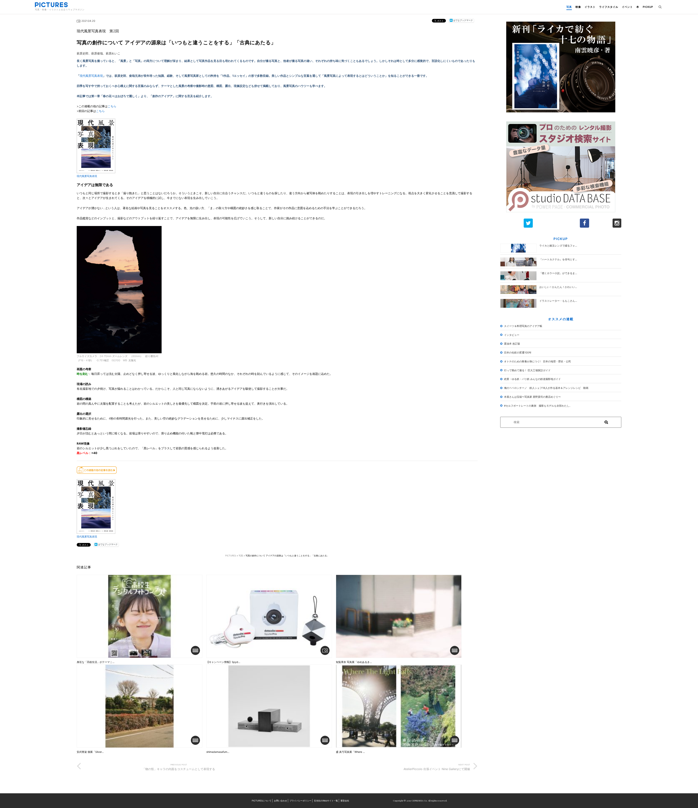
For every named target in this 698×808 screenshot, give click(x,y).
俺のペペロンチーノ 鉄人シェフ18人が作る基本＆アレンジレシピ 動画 (546, 387)
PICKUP (648, 6)
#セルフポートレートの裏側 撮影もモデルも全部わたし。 (538, 405)
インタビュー (511, 334)
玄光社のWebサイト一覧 (326, 800)
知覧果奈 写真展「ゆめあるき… (354, 662)
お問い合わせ (280, 800)
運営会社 (344, 800)
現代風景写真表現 (91, 76)
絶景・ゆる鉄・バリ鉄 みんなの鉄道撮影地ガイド (532, 378)
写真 (569, 6)
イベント (627, 6)
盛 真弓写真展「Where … (350, 751)
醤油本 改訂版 (512, 343)
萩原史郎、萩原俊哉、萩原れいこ (98, 53)
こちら (112, 106)
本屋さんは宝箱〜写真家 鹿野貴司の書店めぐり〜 (532, 396)
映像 (578, 6)
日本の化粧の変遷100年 (517, 352)
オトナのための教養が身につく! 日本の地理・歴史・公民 (537, 361)
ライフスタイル (608, 6)
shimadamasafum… (217, 751)
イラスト (590, 6)
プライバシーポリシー (300, 800)
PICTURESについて (261, 800)
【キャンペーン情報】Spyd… (223, 662)
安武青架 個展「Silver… (90, 751)
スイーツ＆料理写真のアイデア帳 (523, 325)
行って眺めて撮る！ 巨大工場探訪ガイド (527, 370)
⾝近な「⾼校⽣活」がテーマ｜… (96, 662)
